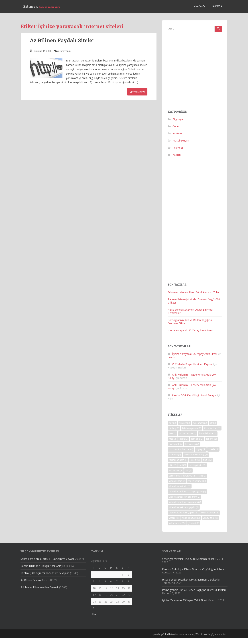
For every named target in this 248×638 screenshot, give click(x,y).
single (207, 459)
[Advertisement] (195, 72)
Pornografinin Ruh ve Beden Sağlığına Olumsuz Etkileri (190, 321)
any (172, 422)
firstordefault (187, 433)
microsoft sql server (181, 449)
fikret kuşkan (212, 428)
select (195, 459)
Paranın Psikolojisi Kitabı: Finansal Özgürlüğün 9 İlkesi (194, 301)
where (173, 517)
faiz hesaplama (191, 428)
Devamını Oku (137, 91)
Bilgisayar (178, 119)
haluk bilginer (207, 433)
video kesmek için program (184, 496)
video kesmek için (179, 486)
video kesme (177, 481)
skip (172, 465)
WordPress (201, 634)
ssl (188, 470)
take (202, 475)
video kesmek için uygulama (185, 502)
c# (213, 422)
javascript (175, 444)
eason (171, 357)
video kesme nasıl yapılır (183, 512)
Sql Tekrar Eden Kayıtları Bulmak (39, 587)
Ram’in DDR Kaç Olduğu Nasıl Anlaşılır (194, 395)
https (184, 438)
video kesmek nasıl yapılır (183, 507)
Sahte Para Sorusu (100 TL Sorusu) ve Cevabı (47, 559)
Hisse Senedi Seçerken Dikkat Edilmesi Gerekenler (190, 311)
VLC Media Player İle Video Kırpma (192, 364)
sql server (175, 470)
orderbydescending (196, 454)
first (172, 433)
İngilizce (177, 133)
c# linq (174, 428)
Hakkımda (216, 6)
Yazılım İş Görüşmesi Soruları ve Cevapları (45, 573)
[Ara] (218, 29)
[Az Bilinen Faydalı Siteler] (46, 68)
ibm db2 (197, 438)
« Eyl (94, 613)
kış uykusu (192, 444)
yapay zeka (210, 517)
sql (183, 465)
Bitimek (41, 6)
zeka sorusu (176, 523)
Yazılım (176, 154)
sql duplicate (197, 465)
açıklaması (200, 422)
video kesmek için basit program (187, 491)
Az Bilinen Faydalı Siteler (62, 40)
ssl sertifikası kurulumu (182, 475)
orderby (175, 454)
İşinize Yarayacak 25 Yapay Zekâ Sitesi (190, 330)
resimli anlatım (178, 459)
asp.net (184, 422)
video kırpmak (209, 512)
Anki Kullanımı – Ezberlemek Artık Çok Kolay (192, 376)
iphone (211, 438)
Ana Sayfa (200, 6)
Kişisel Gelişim (180, 140)
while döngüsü (191, 517)
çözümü (193, 523)
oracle (213, 449)
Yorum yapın (64, 51)
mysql (200, 449)
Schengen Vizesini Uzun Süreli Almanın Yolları (194, 292)
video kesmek (197, 481)
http (172, 438)
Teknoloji (177, 147)
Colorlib (166, 634)
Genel (175, 126)
